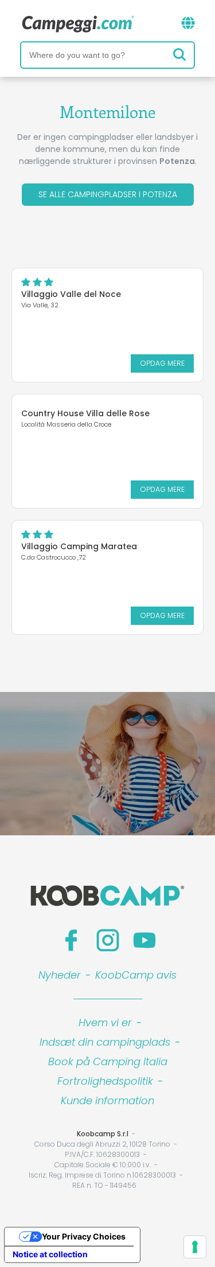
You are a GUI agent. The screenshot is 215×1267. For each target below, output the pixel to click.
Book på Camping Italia (107, 1061)
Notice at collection (50, 1254)
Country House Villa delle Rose (85, 413)
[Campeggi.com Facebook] (71, 940)
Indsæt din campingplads (105, 1042)
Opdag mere (162, 363)
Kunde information (107, 1100)
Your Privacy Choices (84, 1236)
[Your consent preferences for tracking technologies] (195, 1247)
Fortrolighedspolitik (105, 1081)
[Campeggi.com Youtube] (144, 940)
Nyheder (59, 975)
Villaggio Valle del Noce (71, 294)
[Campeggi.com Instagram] (107, 940)
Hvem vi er (105, 1022)
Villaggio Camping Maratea (79, 546)
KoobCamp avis (136, 975)
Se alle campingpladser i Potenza (107, 194)
